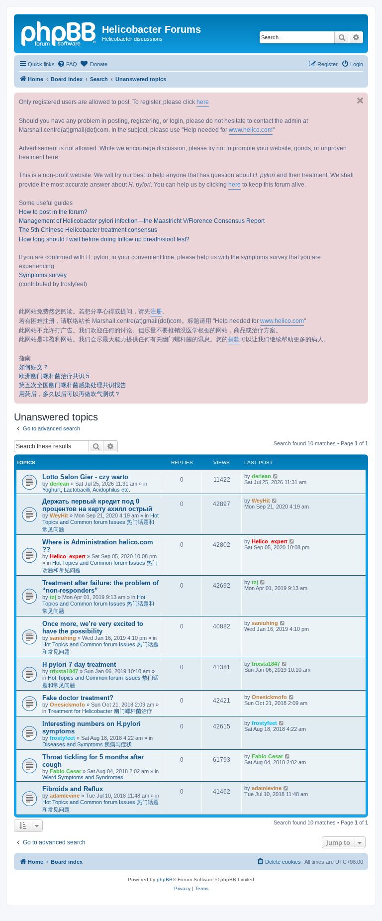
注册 (156, 311)
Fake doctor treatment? (77, 698)
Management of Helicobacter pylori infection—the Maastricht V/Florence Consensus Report (142, 220)
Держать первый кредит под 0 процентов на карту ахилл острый (97, 505)
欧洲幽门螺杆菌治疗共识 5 (54, 376)
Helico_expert (68, 556)
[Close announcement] (360, 100)
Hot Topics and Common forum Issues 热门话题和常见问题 (100, 522)
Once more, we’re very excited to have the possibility (92, 627)
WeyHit (59, 515)
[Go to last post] (276, 476)
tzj (53, 597)
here (202, 102)
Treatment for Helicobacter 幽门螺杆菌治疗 (100, 711)
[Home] (59, 32)
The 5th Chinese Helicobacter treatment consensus (88, 229)
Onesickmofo (67, 705)
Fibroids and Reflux (72, 789)
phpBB (165, 879)
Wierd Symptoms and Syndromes (82, 777)
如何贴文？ (34, 367)
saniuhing (63, 638)
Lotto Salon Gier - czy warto (85, 477)
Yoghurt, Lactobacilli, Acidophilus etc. (86, 490)
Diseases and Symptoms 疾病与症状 (87, 744)
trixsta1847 (64, 671)
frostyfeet (62, 738)
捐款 (234, 339)
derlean (59, 484)
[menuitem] (67, 64)
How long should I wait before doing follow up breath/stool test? (104, 239)
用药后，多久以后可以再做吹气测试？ (69, 394)
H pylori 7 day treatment (79, 664)
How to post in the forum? (53, 211)
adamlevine (65, 796)
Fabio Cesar (65, 771)
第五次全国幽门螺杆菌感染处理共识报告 (72, 385)
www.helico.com (251, 129)
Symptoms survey (43, 275)
